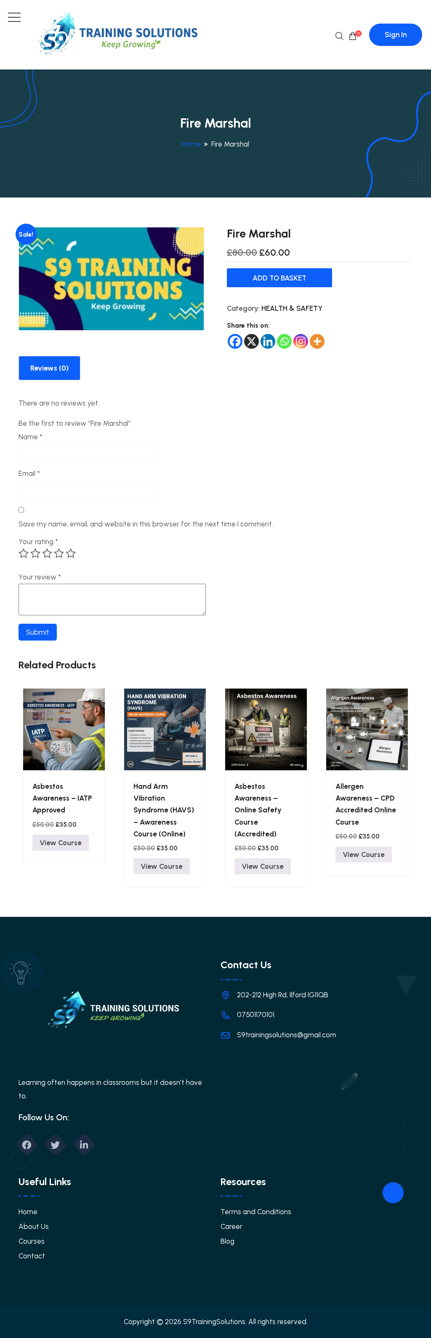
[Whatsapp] (284, 341)
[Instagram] (300, 341)
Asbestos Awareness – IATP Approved (62, 798)
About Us (34, 1226)
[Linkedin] (268, 341)
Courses (32, 1241)
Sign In (396, 34)
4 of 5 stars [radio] (59, 553)
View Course (61, 843)
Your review (40, 577)
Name (31, 437)
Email (29, 473)
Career (231, 1226)
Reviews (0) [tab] (49, 368)
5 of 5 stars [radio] (71, 553)
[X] (251, 341)
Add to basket (279, 278)
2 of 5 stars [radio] (35, 553)
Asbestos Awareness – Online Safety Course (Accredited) (258, 810)
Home (191, 144)
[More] (317, 341)
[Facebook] (235, 341)
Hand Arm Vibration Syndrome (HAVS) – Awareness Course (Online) (163, 810)
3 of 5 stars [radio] (47, 553)
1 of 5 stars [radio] (24, 553)
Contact (32, 1256)
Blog (227, 1241)
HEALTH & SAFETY (291, 308)
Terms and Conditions (256, 1211)
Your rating (38, 541)
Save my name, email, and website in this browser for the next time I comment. (146, 524)
